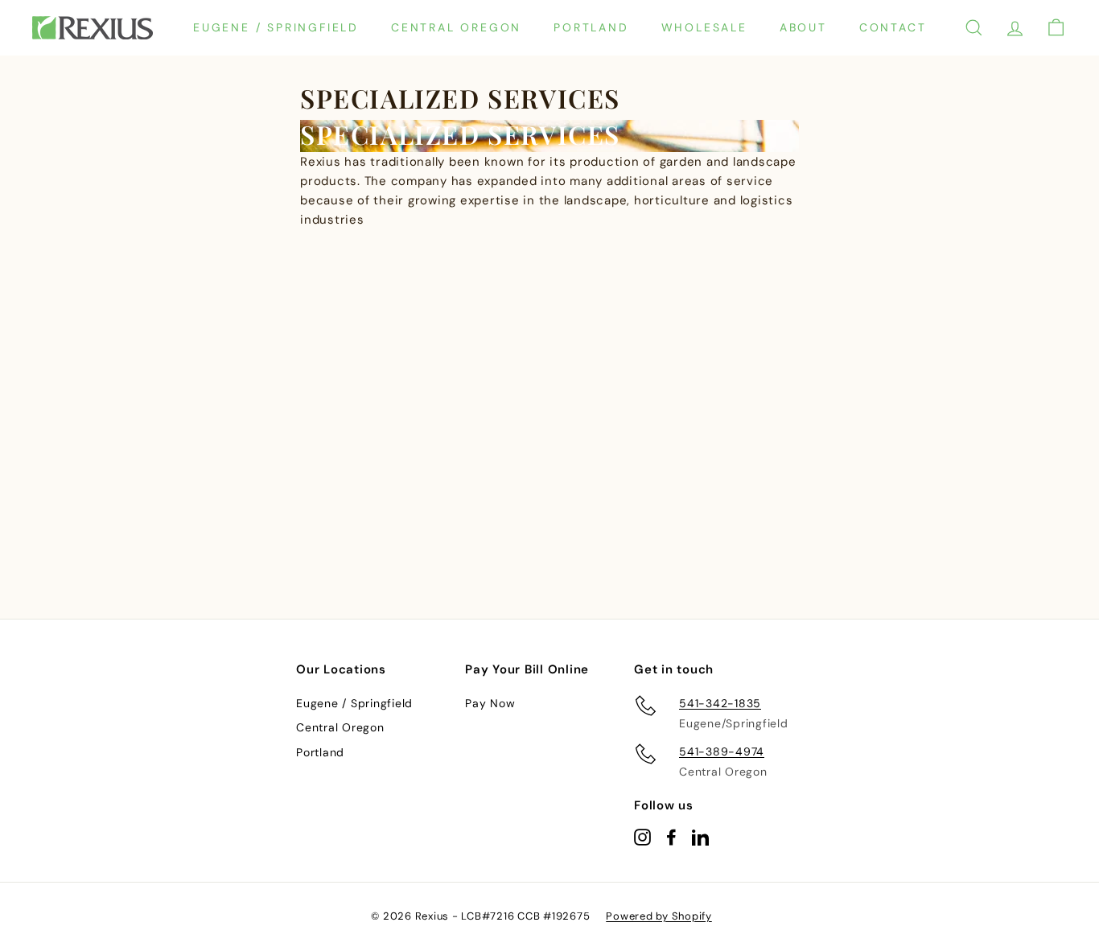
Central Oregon (456, 27)
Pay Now (490, 703)
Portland (591, 27)
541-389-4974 (721, 751)
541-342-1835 (720, 703)
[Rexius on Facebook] (671, 836)
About (803, 27)
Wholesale (704, 27)
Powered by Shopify (659, 916)
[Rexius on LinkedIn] (700, 836)
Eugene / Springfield (276, 27)
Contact (893, 27)
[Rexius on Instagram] (642, 836)
